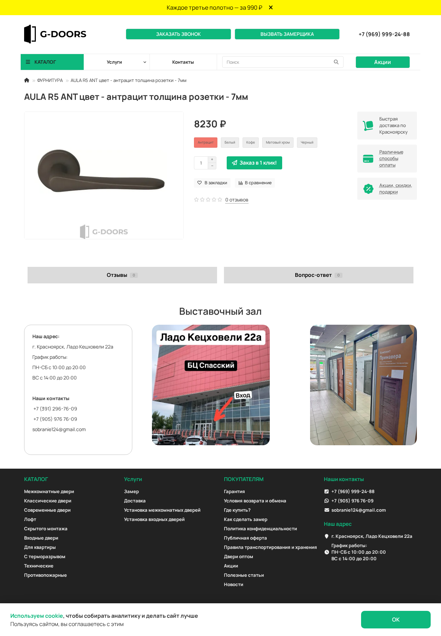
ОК (396, 619)
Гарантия (234, 491)
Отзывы (121, 275)
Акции (382, 62)
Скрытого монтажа (46, 528)
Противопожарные (45, 575)
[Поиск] (336, 61)
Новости (233, 584)
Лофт (30, 519)
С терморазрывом (44, 556)
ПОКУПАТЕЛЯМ (244, 479)
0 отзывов (236, 199)
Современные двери (47, 510)
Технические (38, 566)
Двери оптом (238, 556)
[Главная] (26, 80)
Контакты (183, 62)
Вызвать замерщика (287, 34)
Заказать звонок (178, 34)
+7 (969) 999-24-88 (384, 34)
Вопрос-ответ (317, 275)
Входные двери (41, 538)
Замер (131, 491)
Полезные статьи (244, 575)
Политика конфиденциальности (260, 528)
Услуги (133, 479)
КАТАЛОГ (36, 479)
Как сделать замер (245, 519)
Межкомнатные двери (49, 491)
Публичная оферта (245, 538)
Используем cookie (36, 615)
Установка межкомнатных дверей (162, 510)
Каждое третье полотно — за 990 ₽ (214, 7)
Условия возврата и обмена (255, 501)
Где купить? (237, 510)
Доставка (135, 501)
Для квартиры (40, 547)
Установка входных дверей (154, 519)
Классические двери (47, 501)
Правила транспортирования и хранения (270, 547)
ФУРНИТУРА (50, 80)
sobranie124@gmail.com (59, 429)
